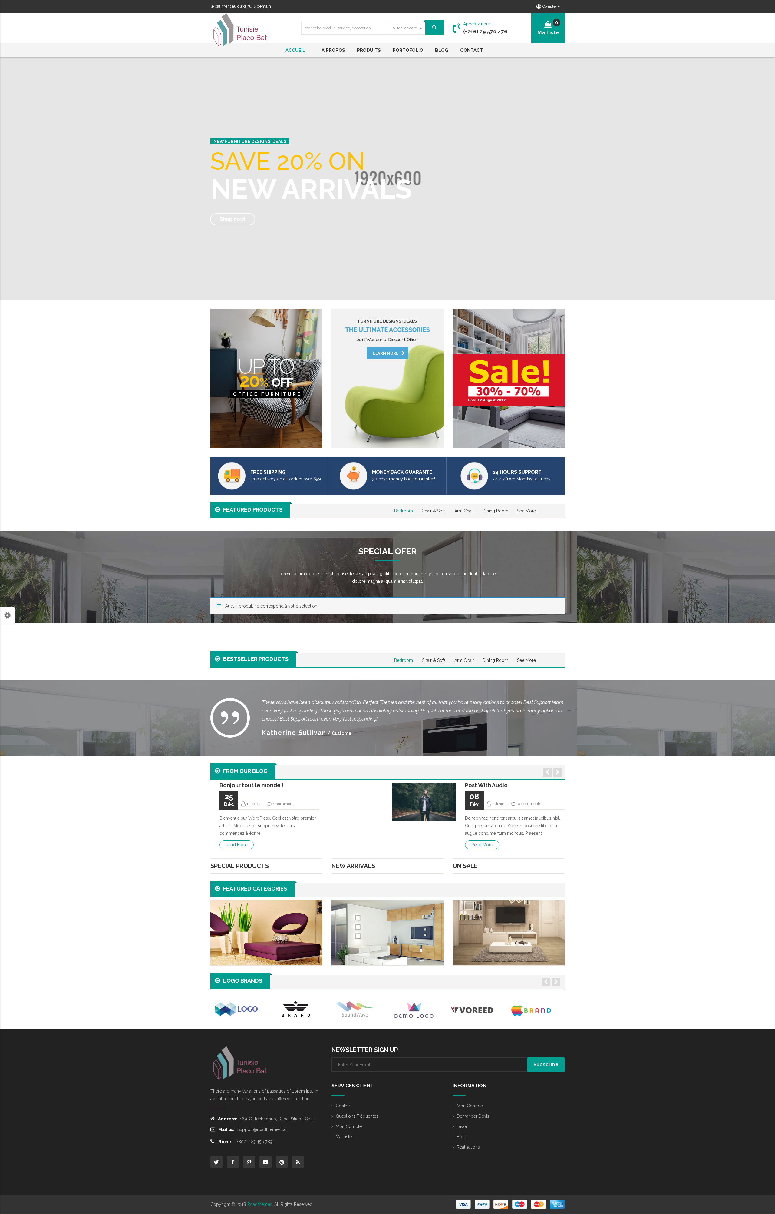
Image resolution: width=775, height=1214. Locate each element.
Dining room (495, 511)
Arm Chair (464, 511)
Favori (462, 1126)
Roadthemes (259, 1204)
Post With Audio (486, 785)
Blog (461, 1136)
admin (498, 803)
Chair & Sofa (434, 511)
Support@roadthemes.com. (264, 1129)
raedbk (253, 803)
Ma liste (344, 1136)
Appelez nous (477, 24)
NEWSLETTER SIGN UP (364, 1049)
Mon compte (349, 1126)
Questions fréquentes (357, 1116)
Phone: (224, 1141)
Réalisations (468, 1147)
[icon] (216, 1162)
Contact (343, 1105)
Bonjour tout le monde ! (251, 785)
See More (526, 511)
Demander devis (473, 1116)
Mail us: (226, 1129)
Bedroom (403, 511)
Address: (227, 1118)
